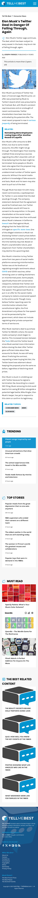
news (24, 408)
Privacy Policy (6, 868)
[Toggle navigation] (34, 3)
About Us (5, 855)
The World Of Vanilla (9, 882)
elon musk (10, 411)
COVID (4, 271)
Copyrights (5, 863)
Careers (4, 857)
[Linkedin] (10, 845)
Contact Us (5, 859)
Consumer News (12, 408)
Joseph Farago (10, 55)
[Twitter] (6, 845)
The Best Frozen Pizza (9, 878)
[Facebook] (3, 845)
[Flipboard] (13, 845)
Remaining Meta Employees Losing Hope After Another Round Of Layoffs (18, 135)
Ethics (4, 865)
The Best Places (7, 880)
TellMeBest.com (26, 886)
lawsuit (5, 223)
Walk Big (16, 886)
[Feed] (19, 845)
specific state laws (21, 229)
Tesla (7, 341)
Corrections (6, 861)
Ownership (5, 867)
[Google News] (16, 845)
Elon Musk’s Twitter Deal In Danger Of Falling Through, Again (16, 26)
